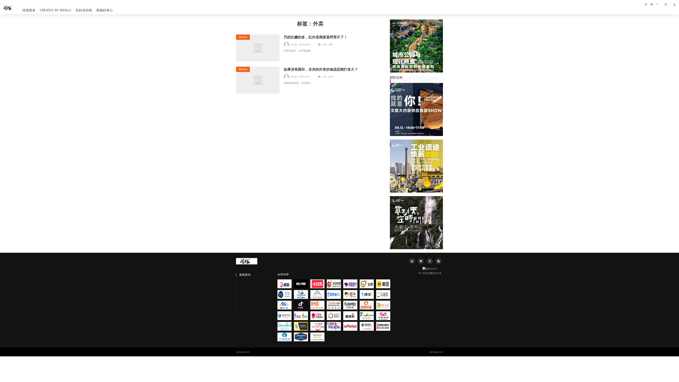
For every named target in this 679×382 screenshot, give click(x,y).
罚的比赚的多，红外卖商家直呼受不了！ (315, 37)
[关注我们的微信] (651, 4)
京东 (325, 76)
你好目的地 (84, 10)
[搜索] (666, 4)
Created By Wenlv (55, 10)
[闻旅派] (9, 7)
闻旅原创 (243, 37)
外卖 (325, 44)
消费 (331, 44)
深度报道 (29, 10)
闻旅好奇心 (104, 10)
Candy (294, 44)
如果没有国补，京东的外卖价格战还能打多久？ (321, 69)
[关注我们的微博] (646, 4)
